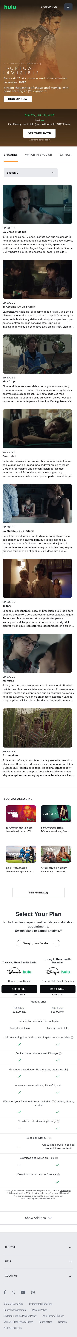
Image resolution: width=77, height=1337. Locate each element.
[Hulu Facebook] (8, 1292)
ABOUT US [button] (11, 1276)
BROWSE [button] (10, 1247)
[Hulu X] (16, 1292)
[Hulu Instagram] (33, 1292)
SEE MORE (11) (38, 892)
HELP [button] (8, 1261)
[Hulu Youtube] (26, 1292)
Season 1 (12, 172)
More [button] (22, 82)
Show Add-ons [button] (35, 1218)
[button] (11, 154)
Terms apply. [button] (65, 1191)
